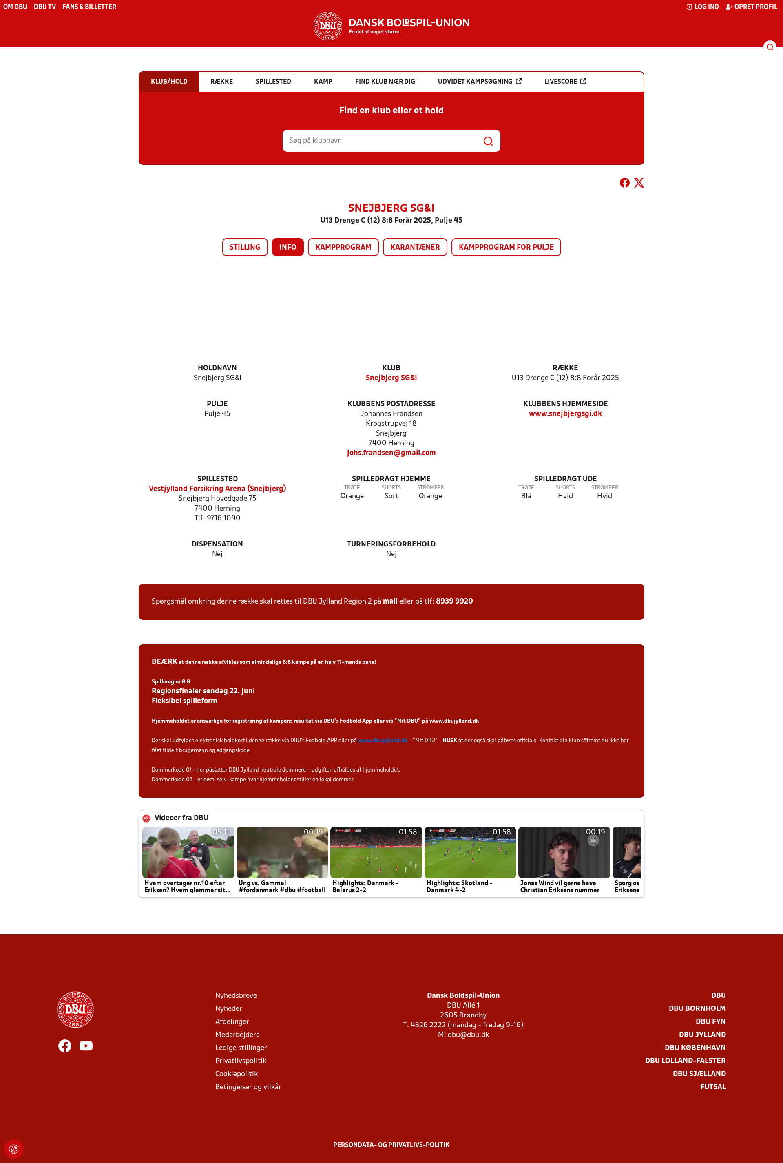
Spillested (217, 479)
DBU (718, 996)
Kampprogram (343, 247)
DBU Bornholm (697, 1009)
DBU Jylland (702, 1035)
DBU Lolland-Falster (685, 1061)
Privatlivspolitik (240, 1061)
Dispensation (217, 544)
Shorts (391, 488)
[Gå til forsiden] (391, 26)
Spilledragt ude (565, 479)
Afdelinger (232, 1022)
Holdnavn (217, 368)
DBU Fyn (711, 1022)
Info (287, 247)
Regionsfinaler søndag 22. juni (203, 691)
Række (565, 368)
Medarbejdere (237, 1035)
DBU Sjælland (699, 1074)
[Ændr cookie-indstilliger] (14, 1149)
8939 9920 (454, 601)
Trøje (352, 488)
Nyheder (228, 1009)
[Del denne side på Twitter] (639, 184)
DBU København (695, 1048)
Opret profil (755, 7)
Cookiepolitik (236, 1074)
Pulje (217, 404)
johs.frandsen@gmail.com (391, 453)
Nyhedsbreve (236, 996)
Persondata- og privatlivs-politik (391, 1145)
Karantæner (415, 247)
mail (390, 601)
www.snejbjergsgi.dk (565, 414)
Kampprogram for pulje (506, 247)
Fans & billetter (89, 7)
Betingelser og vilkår (248, 1087)
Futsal (713, 1087)
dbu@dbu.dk (468, 1035)
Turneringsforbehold (391, 544)
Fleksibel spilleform (184, 701)
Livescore (560, 82)
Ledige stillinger (241, 1048)
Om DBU (15, 7)
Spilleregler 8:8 (171, 682)
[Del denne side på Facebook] (625, 184)
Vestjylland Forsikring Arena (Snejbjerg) (217, 489)
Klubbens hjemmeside (565, 404)
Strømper (430, 488)
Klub (391, 368)
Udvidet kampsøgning (475, 82)
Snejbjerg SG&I (391, 378)
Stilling (245, 247)
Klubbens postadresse (391, 404)
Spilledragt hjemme (391, 479)
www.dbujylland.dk (454, 721)
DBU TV (45, 7)
